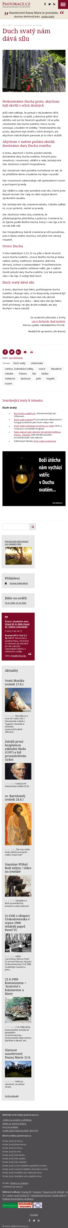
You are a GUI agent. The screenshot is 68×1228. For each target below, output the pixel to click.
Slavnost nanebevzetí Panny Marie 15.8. (18, 1053)
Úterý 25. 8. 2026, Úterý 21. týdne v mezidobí (17, 625)
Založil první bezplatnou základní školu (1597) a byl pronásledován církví (15, 750)
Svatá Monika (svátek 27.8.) (14, 682)
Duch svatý (19, 363)
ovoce (42, 368)
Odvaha (9, 373)
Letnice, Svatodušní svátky (19, 368)
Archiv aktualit (11, 1096)
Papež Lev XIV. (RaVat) (53, 1191)
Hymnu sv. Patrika (19, 1183)
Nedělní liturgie (18, 655)
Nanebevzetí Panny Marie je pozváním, (34, 13)
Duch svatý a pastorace (45, 441)
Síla (34, 373)
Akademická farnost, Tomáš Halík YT (48, 1195)
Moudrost (56, 368)
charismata (37, 363)
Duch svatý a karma (23, 419)
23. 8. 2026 (21, 602)
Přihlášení (12, 578)
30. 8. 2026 (10, 602)
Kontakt (34, 1214)
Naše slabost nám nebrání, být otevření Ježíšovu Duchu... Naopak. (37, 433)
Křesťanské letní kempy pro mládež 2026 (16, 542)
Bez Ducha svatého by (25, 413)
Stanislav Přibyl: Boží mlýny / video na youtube (18, 867)
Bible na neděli (16, 598)
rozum (8, 383)
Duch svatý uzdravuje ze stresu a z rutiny (34, 425)
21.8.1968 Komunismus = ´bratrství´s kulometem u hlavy (15, 986)
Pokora (23, 373)
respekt (50, 378)
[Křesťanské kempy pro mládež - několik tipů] (18, 556)
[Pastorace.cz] (16, 5)
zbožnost (26, 378)
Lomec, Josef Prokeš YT (18, 1195)
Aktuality (11, 670)
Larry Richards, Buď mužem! (48, 321)
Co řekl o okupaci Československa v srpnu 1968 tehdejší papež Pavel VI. (17, 923)
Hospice (37, 1191)
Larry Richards (20, 25)
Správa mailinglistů (19, 583)
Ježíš (38, 378)
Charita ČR (26, 1191)
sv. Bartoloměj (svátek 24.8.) (15, 798)
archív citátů (48, 16)
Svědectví (10, 378)
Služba (44, 373)
